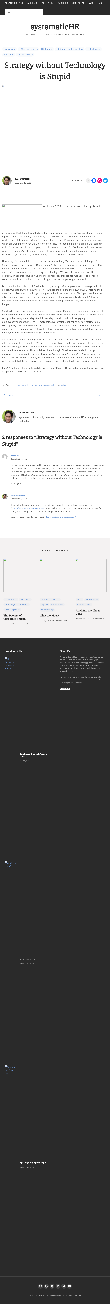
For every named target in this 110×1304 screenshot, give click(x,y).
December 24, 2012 (19, 499)
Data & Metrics (11, 599)
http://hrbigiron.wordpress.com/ (60, 516)
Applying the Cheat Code (88, 612)
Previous (8, 395)
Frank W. (15, 455)
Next (99, 395)
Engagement (9, 49)
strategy (63, 385)
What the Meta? (49, 615)
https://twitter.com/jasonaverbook (28, 508)
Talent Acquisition (12, 609)
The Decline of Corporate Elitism (14, 617)
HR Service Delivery (28, 49)
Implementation (84, 604)
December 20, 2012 (19, 459)
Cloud (79, 599)
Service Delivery (25, 54)
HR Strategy (47, 49)
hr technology (35, 385)
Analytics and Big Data (50, 599)
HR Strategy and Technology (69, 49)
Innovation (8, 54)
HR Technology (94, 49)
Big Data (44, 604)
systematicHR (55, 26)
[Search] (38, 12)
